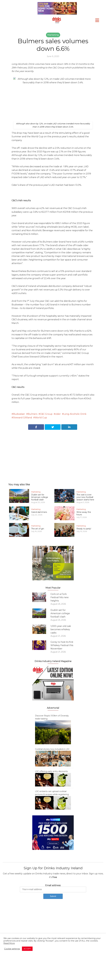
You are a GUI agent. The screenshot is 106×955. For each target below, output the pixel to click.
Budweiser (19, 414)
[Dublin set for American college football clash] (41, 613)
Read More (9, 943)
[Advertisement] (53, 453)
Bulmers (32, 414)
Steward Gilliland (22, 417)
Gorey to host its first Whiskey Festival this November (62, 645)
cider (58, 414)
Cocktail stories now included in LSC (52, 749)
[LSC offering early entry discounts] (53, 779)
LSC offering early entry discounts (51, 771)
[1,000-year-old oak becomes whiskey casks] (41, 629)
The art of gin (37, 528)
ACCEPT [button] (27, 949)
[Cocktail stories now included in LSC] (53, 758)
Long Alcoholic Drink (74, 414)
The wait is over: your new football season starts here (85, 497)
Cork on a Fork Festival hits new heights (60, 597)
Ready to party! (83, 528)
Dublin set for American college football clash (39, 497)
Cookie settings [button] (12, 949)
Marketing (53, 35)
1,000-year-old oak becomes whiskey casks (61, 629)
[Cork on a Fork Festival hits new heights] (41, 597)
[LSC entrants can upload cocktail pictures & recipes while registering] (53, 802)
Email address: (53, 885)
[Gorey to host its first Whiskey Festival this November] (41, 645)
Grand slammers (39, 512)
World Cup (41, 417)
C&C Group (46, 414)
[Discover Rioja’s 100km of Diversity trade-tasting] (53, 732)
